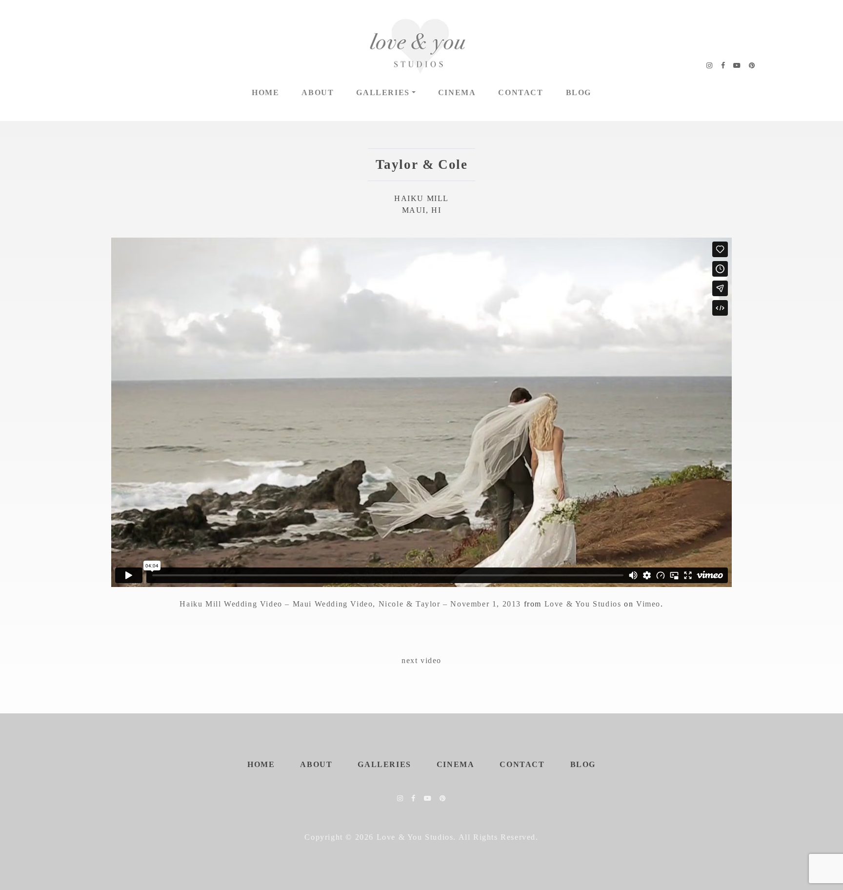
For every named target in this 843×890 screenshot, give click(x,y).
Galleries (382, 92)
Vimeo (648, 604)
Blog (578, 92)
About (317, 92)
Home (265, 92)
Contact (520, 92)
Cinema (457, 92)
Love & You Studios (583, 604)
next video (421, 660)
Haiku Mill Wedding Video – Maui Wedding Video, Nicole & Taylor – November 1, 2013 (350, 604)
